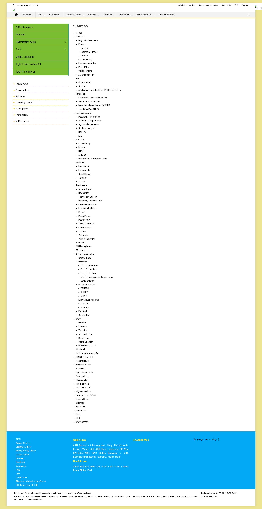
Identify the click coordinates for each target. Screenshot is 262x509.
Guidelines (83, 86)
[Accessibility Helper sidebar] (258, 6)
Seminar (82, 178)
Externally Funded (89, 52)
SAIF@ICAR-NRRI (81, 453)
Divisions (82, 261)
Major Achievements (88, 40)
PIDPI (18, 439)
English (245, 5)
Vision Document (86, 223)
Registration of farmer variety (92, 159)
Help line (82, 132)
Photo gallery (22, 115)
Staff (18, 49)
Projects (82, 44)
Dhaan (81, 212)
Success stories (23, 90)
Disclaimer (18, 493)
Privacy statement (32, 493)
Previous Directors (87, 345)
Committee (83, 315)
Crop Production (88, 269)
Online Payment (166, 14)
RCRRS (84, 296)
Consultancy (84, 143)
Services (92, 14)
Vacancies (83, 235)
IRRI (82, 466)
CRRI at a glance (24, 27)
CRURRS (85, 288)
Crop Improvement (90, 265)
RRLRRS (85, 292)
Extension (54, 14)
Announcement (144, 14)
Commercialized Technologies (92, 97)
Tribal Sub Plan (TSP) (88, 109)
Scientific (82, 326)
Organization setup (26, 42)
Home (79, 33)
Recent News (22, 84)
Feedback (80, 406)
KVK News (20, 96)
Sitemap (80, 403)
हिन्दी (236, 5)
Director (82, 323)
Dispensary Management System (89, 457)
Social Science (87, 281)
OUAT (104, 466)
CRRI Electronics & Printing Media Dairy (92, 445)
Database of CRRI (118, 453)
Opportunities (84, 82)
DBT (87, 466)
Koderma (85, 307)
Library (81, 147)
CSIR (117, 466)
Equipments (84, 170)
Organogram (84, 258)
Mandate (20, 34)
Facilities (108, 14)
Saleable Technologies (89, 101)
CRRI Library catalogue (106, 449)
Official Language (25, 56)
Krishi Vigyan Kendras (88, 300)
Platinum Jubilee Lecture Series (31, 481)
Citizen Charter (83, 387)
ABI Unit (82, 155)
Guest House (84, 174)
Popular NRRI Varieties (89, 117)
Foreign (84, 56)
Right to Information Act (28, 64)
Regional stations (86, 284)
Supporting (83, 338)
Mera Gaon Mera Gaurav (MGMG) (94, 105)
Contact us (81, 410)
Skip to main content (187, 5)
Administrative (85, 334)
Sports (81, 181)
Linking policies (69, 493)
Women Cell (88, 449)
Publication (124, 14)
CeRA (111, 466)
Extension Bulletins (87, 208)
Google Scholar (113, 457)
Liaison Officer (83, 399)
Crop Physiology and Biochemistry (97, 277)
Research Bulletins (87, 204)
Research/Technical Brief (90, 200)
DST (98, 466)
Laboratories (84, 166)
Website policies (84, 493)
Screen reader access (208, 5)
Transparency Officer (86, 395)
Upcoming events (24, 102)
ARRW (83, 470)
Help (78, 414)
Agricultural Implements (89, 120)
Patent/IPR (83, 67)
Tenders (82, 231)
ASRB (76, 466)
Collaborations (85, 71)
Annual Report (85, 189)
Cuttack (84, 303)
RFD (78, 418)
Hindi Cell (80, 349)
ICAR (89, 470)
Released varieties (87, 63)
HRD (40, 14)
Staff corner (82, 422)
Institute (85, 48)
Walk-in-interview (86, 239)
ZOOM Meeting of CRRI (27, 485)
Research (26, 14)
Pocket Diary (84, 220)
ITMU (80, 151)
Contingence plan (86, 128)
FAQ (80, 136)
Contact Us (226, 5)
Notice (81, 242)
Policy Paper (84, 216)
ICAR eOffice (99, 453)
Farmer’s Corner (73, 14)
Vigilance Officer (84, 391)
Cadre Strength (85, 342)
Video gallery (22, 109)
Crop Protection (88, 273)
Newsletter (83, 193)
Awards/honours (86, 75)
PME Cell (82, 311)
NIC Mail (124, 449)
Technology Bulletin (87, 197)
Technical (82, 330)
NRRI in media (22, 121)
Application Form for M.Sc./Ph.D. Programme (99, 90)
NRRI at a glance (84, 246)
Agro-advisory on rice (88, 124)
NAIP (92, 466)
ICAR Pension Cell (25, 71)
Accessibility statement (51, 493)
